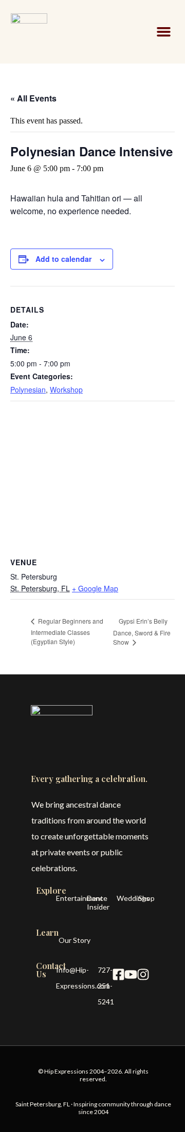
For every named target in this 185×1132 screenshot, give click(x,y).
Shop (146, 898)
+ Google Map (95, 588)
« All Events (33, 98)
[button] (164, 31)
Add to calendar (63, 259)
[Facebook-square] (118, 974)
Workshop (66, 389)
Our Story (74, 940)
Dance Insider (98, 902)
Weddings (133, 898)
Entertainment (79, 898)
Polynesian (28, 389)
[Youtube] (130, 974)
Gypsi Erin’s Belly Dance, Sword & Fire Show (142, 631)
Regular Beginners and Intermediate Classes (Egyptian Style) (67, 631)
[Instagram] (143, 974)
